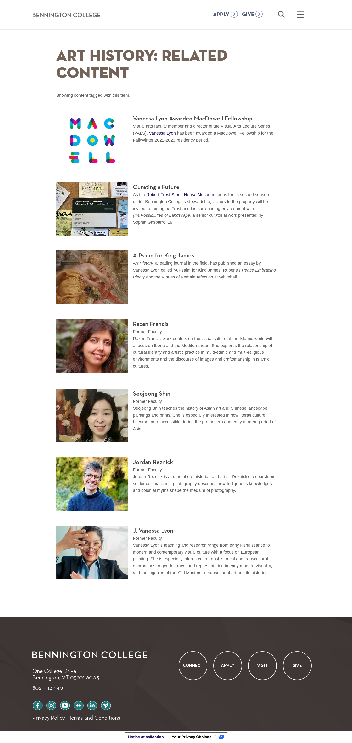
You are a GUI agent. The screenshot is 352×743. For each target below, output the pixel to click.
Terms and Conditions (94, 717)
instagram (51, 705)
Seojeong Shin (151, 394)
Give (297, 666)
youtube (65, 705)
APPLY (221, 14)
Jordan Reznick (153, 462)
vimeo (106, 705)
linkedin (92, 705)
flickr (78, 705)
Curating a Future (156, 187)
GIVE (248, 14)
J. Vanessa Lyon (153, 531)
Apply (228, 666)
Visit (262, 666)
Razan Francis (151, 324)
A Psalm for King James (163, 256)
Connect (193, 666)
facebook (37, 705)
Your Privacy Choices (191, 736)
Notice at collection (146, 736)
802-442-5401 (48, 687)
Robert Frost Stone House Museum (180, 194)
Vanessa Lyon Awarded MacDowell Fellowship (192, 119)
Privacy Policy (48, 717)
